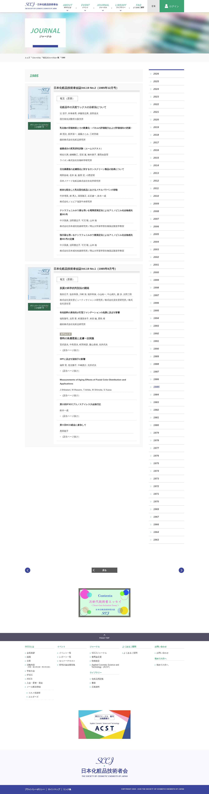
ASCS (29, 679)
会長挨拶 (31, 653)
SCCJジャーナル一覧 (51, 58)
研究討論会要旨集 (67, 665)
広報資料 (96, 687)
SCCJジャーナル (99, 653)
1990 (156, 348)
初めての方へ (162, 665)
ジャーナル (36, 58)
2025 (156, 81)
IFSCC (30, 675)
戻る (104, 570)
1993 (156, 326)
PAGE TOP (104, 638)
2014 (156, 165)
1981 (156, 417)
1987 (156, 371)
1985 (156, 387)
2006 (156, 226)
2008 (156, 211)
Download (39, 126)
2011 (156, 188)
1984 (156, 394)
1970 (156, 501)
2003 (156, 249)
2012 (156, 180)
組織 (29, 657)
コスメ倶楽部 (34, 693)
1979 (156, 432)
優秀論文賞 (97, 657)
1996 (156, 303)
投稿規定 (96, 661)
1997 (156, 295)
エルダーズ (33, 697)
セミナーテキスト (67, 661)
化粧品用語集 (98, 679)
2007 (156, 219)
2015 (156, 157)
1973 (156, 478)
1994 (156, 318)
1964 (156, 532)
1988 (156, 364)
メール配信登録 (34, 687)
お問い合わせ (162, 653)
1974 (156, 471)
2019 (156, 127)
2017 (156, 142)
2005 (156, 234)
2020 (156, 119)
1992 (156, 333)
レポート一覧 (65, 657)
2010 (156, 196)
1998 (156, 287)
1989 (156, 356)
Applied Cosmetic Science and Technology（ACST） (105, 666)
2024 (156, 89)
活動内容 (39, 666)
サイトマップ (54, 789)
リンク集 (67, 789)
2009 (156, 203)
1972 (156, 486)
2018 (156, 135)
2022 (156, 104)
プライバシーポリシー (35, 789)
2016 (156, 150)
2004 (156, 241)
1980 (156, 425)
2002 (156, 257)
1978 (156, 440)
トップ (27, 58)
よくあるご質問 (129, 646)
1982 (156, 410)
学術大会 (31, 671)
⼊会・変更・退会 (35, 683)
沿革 (29, 661)
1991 (156, 341)
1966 (156, 524)
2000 (156, 272)
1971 (156, 494)
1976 (156, 455)
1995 (156, 310)
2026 (156, 73)
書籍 (94, 683)
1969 (156, 509)
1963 (156, 539)
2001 (156, 264)
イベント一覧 (65, 653)
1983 (156, 402)
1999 (156, 280)
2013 (156, 173)
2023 (156, 96)
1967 (156, 516)
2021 (156, 112)
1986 (156, 379)
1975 (156, 463)
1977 (156, 448)
